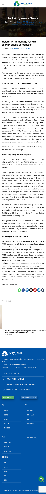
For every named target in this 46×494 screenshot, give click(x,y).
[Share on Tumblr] (42, 290)
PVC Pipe (7, 447)
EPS (5, 480)
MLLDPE (7, 428)
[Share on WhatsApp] (19, 290)
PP (26, 405)
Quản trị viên (25, 48)
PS (5, 463)
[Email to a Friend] (31, 290)
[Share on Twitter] (27, 290)
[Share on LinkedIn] (39, 290)
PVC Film (7, 442)
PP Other (30, 423)
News (13, 22)
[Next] (44, 322)
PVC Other (8, 451)
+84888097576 (29, 367)
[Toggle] (4, 374)
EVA (5, 471)
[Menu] (3, 3)
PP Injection (31, 415)
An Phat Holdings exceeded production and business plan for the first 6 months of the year (23, 332)
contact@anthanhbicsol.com (15, 365)
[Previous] (2, 322)
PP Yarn (30, 411)
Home (6, 22)
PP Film (30, 419)
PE (3, 405)
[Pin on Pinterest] (35, 290)
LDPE (6, 415)
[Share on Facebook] (23, 290)
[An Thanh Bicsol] (23, 3)
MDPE (6, 419)
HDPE (6, 411)
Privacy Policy (32, 437)
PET (5, 476)
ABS (6, 467)
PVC (3, 437)
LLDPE (6, 423)
